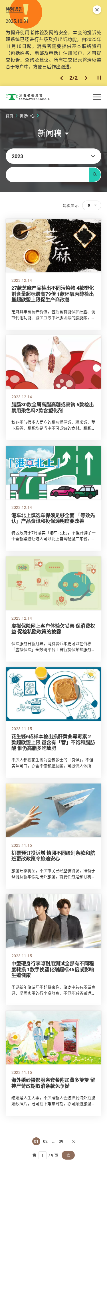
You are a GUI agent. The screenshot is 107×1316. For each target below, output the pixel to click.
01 (36, 1141)
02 (45, 1141)
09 (61, 1141)
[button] (61, 78)
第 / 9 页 (45, 1155)
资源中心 (27, 115)
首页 (9, 115)
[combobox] (53, 156)
